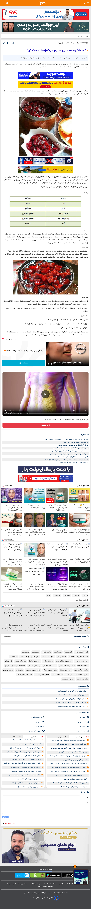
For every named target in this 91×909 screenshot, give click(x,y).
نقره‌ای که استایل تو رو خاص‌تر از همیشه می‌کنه (73, 445)
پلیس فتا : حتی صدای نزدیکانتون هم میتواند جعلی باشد (70, 448)
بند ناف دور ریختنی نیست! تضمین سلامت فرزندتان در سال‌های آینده (66, 459)
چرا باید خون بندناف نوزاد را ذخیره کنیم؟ (75, 442)
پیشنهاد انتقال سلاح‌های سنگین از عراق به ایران (72, 752)
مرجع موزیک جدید (48, 656)
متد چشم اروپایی (20, 661)
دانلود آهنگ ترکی (57, 674)
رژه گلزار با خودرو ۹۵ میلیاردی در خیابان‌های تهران (24, 767)
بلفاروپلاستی (58, 652)
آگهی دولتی (12, 883)
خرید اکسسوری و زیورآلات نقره (78, 656)
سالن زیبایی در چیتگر (50, 670)
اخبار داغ (60, 737)
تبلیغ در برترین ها (23, 883)
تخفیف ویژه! (23, 363)
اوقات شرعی (82, 731)
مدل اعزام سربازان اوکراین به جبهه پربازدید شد (71, 744)
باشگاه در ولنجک (82, 665)
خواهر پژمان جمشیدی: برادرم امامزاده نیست (27, 744)
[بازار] (37, 875)
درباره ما (54, 883)
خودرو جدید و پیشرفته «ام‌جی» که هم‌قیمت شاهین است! (68, 756)
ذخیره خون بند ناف (66, 670)
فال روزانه (39, 726)
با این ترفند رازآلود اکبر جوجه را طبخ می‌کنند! (72, 691)
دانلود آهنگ (14, 656)
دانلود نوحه (19, 670)
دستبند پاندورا (61, 656)
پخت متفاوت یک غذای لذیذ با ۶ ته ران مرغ (26, 740)
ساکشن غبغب (46, 652)
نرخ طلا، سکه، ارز (36, 717)
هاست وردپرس (8, 670)
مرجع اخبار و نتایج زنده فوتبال (29, 656)
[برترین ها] (42, 3)
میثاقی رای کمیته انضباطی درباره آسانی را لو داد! (26, 755)
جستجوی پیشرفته (48, 886)
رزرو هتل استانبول (34, 661)
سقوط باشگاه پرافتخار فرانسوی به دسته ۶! (74, 787)
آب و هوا (39, 722)
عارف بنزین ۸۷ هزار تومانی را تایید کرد (29, 779)
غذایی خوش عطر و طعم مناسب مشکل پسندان (71, 695)
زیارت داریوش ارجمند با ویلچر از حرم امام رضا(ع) (25, 748)
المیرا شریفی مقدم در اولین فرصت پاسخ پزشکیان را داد (68, 771)
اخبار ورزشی (62, 883)
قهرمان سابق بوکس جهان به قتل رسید (75, 760)
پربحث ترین (13, 736)
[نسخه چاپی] (4, 43)
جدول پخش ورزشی (35, 731)
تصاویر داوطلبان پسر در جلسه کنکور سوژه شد (26, 783)
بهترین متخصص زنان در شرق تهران (76, 674)
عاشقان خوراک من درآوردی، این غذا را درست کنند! (70, 699)
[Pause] (48, 364)
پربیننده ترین (35, 736)
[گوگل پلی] (53, 875)
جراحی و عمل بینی (68, 679)
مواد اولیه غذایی (48, 661)
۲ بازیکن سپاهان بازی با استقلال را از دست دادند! (71, 775)
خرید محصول (45, 425)
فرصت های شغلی (35, 883)
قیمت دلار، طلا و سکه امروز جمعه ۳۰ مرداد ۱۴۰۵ (26, 771)
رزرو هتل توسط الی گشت (64, 661)
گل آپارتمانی (8, 661)
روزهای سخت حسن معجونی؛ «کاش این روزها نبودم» (69, 740)
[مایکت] (22, 875)
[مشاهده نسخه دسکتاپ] (3, 2)
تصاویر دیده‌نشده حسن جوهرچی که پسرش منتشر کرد (69, 767)
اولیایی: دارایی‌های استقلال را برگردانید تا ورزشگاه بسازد (69, 783)
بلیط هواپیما (68, 652)
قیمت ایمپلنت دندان (81, 652)
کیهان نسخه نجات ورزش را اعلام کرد (75, 779)
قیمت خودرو (82, 722)
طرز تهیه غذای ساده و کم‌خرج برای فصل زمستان (71, 702)
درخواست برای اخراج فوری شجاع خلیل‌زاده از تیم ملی (24, 752)
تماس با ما (46, 883)
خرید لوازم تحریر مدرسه (24, 674)
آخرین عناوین (80, 737)
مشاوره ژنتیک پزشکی (81, 670)
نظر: (87, 802)
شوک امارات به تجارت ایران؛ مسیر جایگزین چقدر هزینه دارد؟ (68, 763)
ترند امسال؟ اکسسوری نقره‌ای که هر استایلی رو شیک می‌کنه (69, 451)
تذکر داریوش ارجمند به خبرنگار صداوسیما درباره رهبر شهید (22, 763)
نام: (88, 797)
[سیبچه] (69, 875)
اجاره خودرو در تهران (81, 661)
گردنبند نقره (25, 652)
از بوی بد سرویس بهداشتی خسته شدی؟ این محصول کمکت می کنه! (66, 439)
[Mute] (51, 364)
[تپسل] (3, 339)
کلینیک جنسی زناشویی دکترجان (15, 665)
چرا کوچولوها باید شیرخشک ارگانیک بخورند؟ (74, 462)
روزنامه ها (83, 717)
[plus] (12, 43)
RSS (39, 886)
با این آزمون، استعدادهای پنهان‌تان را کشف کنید (73, 457)
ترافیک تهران (82, 726)
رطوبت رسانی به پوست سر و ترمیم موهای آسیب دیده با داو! (69, 454)
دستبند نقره (35, 652)
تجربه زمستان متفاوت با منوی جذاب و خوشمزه (71, 706)
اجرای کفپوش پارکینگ (42, 674)
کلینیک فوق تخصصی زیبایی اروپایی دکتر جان (42, 665)
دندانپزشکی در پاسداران (33, 670)
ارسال (5, 817)
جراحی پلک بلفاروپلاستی (67, 665)
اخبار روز (71, 883)
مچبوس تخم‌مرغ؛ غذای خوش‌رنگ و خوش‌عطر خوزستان (69, 748)
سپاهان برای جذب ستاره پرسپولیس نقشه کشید (26, 759)
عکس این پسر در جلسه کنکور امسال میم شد (26, 787)
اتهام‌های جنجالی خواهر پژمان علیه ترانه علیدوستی (24, 775)
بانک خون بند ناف (82, 679)
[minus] (7, 43)
